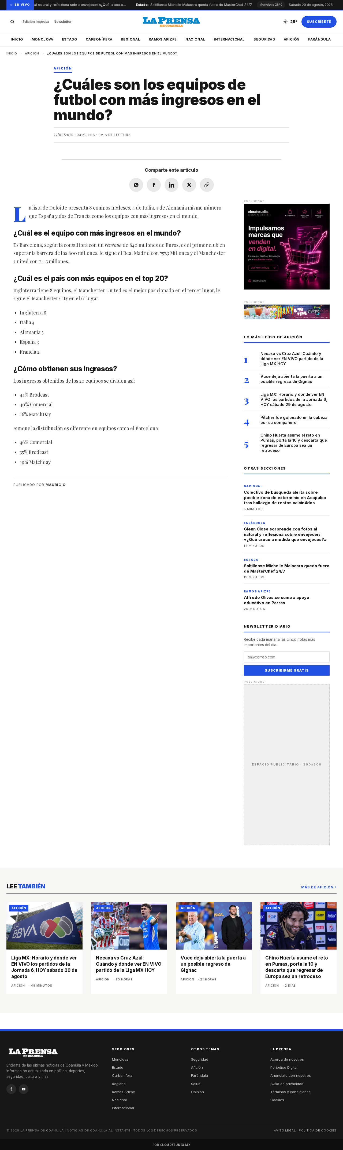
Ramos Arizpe (163, 39)
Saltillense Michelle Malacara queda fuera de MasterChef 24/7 (194, 5)
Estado (69, 39)
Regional (130, 39)
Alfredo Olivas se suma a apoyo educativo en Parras (276, 600)
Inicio (17, 39)
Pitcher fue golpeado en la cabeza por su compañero (293, 420)
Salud (195, 1084)
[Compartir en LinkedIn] (171, 185)
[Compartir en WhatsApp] (136, 185)
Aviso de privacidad (286, 1084)
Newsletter (63, 22)
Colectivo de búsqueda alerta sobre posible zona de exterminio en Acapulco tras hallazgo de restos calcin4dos (285, 497)
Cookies (277, 1100)
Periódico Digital (283, 1067)
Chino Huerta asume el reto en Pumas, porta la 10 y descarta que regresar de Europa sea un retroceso (293, 443)
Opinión (197, 1092)
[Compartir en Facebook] (154, 185)
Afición (292, 39)
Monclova (42, 39)
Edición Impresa (36, 22)
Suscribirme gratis (287, 670)
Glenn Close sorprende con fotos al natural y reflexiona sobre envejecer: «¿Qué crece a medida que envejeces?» (285, 534)
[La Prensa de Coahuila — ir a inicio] (171, 21)
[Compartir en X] (189, 185)
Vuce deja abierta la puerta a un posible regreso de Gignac (291, 379)
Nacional (195, 39)
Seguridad (264, 39)
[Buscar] (12, 22)
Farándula (319, 39)
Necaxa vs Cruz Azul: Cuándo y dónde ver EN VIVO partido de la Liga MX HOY (291, 358)
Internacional (229, 39)
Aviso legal (285, 1130)
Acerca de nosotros (287, 1059)
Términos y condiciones (290, 1092)
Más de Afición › (319, 887)
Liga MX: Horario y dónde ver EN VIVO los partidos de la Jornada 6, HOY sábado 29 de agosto (293, 399)
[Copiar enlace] (207, 185)
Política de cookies (318, 1130)
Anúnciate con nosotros (290, 1075)
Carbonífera (99, 39)
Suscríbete (319, 22)
